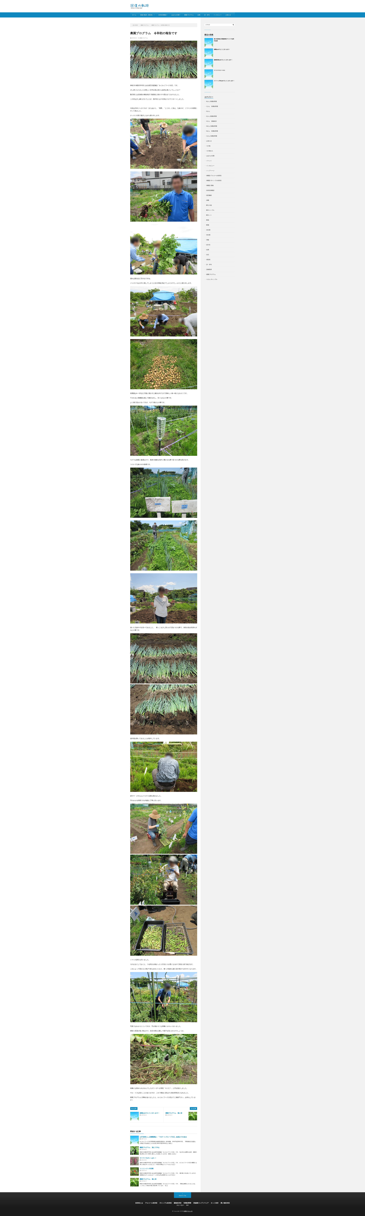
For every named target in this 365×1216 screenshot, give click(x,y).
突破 (207, 240)
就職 (207, 200)
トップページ (210, 170)
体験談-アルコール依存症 (213, 175)
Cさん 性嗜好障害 (212, 106)
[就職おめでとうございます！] (134, 1116)
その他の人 (209, 151)
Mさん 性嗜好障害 (211, 126)
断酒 (207, 225)
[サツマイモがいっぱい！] (134, 1161)
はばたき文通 (175, 15)
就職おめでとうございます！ (149, 1113)
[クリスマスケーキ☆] (208, 73)
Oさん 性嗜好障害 (211, 136)
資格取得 (209, 269)
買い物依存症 (225, 1203)
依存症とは (139, 1203)
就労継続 (209, 195)
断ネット (209, 215)
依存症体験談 (162, 15)
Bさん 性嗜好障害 (211, 101)
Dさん (208, 111)
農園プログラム (189, 15)
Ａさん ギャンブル (211, 279)
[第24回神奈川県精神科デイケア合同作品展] (208, 42)
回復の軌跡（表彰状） (147, 15)
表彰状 (208, 259)
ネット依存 (214, 1203)
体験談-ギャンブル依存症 (213, 180)
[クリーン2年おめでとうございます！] (208, 84)
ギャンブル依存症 (165, 1203)
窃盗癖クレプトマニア (201, 1203)
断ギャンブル (210, 210)
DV (187, 1205)
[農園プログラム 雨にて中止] (134, 1150)
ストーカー (180, 1205)
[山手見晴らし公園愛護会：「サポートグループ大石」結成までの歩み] (134, 1140)
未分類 (208, 230)
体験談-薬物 (209, 185)
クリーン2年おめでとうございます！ (224, 80)
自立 (207, 254)
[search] (233, 24)
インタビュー (218, 15)
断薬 (207, 220)
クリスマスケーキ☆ (219, 70)
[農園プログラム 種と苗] (192, 1116)
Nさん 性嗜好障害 (212, 131)
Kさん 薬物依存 (211, 121)
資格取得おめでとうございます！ (223, 60)
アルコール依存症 (151, 1203)
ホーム (134, 15)
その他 (208, 146)
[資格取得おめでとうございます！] (208, 63)
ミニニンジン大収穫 (146, 1168)
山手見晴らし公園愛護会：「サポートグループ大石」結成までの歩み (165, 1137)
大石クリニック (188, 1211)
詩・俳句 (207, 15)
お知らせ (228, 15)
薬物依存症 (177, 1203)
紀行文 (208, 244)
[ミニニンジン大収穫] (134, 1171)
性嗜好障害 (187, 1203)
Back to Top (182, 1195)
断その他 (209, 205)
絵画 (199, 15)
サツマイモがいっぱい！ (148, 1158)
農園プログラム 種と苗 (173, 1113)
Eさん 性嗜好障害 (211, 116)
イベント (209, 160)
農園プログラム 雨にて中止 (149, 1147)
